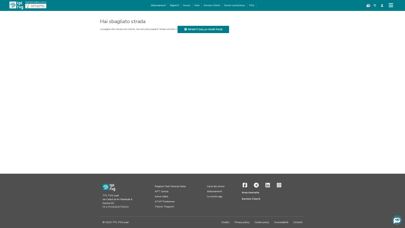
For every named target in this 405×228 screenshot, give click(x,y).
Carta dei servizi (215, 186)
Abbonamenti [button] (158, 5)
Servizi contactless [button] (234, 5)
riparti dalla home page (205, 29)
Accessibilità (281, 222)
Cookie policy (262, 222)
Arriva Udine (161, 196)
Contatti (297, 222)
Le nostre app (214, 196)
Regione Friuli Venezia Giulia (170, 186)
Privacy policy (241, 222)
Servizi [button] (186, 5)
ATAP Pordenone (165, 201)
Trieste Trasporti (164, 206)
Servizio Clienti (212, 5)
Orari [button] (196, 5)
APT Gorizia (161, 191)
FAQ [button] (251, 5)
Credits (225, 222)
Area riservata (250, 192)
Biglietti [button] (174, 5)
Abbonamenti (214, 191)
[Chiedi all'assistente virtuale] (368, 5)
